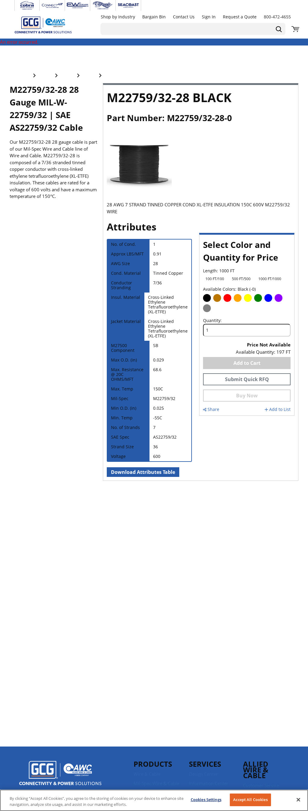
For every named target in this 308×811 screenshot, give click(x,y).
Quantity (211, 320)
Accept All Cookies (250, 799)
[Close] (298, 799)
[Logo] (60, 774)
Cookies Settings (206, 799)
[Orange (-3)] (238, 298)
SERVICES (205, 764)
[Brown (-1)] (217, 298)
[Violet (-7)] (278, 298)
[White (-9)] (217, 308)
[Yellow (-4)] (248, 298)
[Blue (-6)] (268, 298)
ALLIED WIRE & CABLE (255, 769)
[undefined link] (27, 5)
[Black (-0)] (207, 298)
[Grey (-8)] (207, 308)
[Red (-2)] (227, 298)
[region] (154, 800)
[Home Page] (49, 24)
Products (153, 764)
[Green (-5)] (258, 298)
